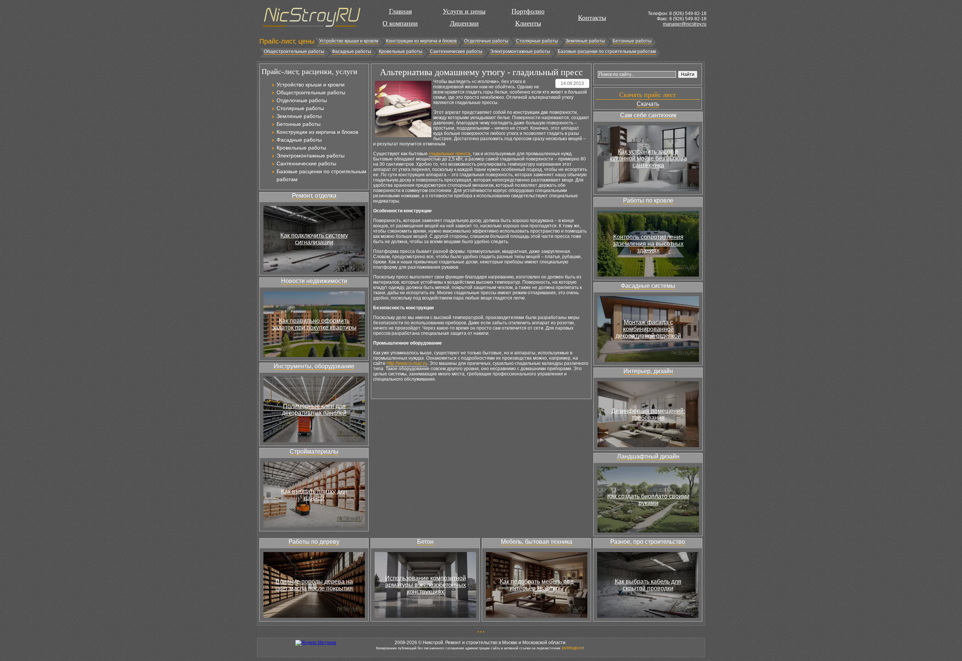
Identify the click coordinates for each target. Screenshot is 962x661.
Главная (400, 11)
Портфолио (528, 11)
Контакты (592, 17)
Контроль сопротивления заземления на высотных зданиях (648, 244)
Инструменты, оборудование (314, 366)
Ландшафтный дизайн (648, 456)
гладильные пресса (449, 153)
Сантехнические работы (456, 51)
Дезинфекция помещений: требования (648, 414)
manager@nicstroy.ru (684, 24)
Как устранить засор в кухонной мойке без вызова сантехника (648, 158)
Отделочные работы (486, 41)
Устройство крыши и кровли (348, 41)
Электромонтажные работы (520, 51)
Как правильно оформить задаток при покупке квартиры (314, 324)
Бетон (425, 541)
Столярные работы (537, 41)
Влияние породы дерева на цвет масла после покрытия (314, 584)
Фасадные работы (351, 51)
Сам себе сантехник (648, 115)
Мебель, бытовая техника (536, 541)
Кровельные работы (400, 51)
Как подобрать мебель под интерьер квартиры (536, 584)
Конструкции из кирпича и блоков (421, 41)
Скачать (648, 104)
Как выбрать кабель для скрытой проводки (648, 584)
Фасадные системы (648, 286)
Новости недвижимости (314, 281)
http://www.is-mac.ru (407, 363)
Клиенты (528, 23)
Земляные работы (585, 41)
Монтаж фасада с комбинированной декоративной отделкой (648, 329)
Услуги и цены (464, 11)
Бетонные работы (632, 41)
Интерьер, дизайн (648, 371)
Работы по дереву (314, 541)
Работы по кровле (648, 200)
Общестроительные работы (294, 51)
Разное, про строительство (647, 541)
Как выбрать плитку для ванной (314, 494)
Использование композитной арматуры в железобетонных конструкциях (425, 585)
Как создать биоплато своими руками (648, 499)
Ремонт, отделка (314, 195)
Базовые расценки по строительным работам (607, 51)
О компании (400, 23)
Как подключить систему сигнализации (314, 238)
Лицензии (464, 23)
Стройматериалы (314, 451)
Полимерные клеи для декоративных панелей (314, 409)
